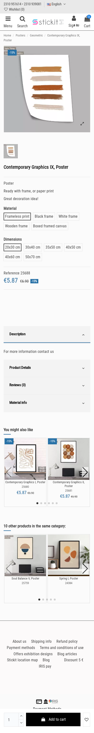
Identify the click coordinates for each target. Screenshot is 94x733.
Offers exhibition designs (33, 654)
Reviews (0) (17, 385)
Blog (46, 660)
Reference (12, 273)
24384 (68, 583)
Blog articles (67, 654)
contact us (46, 351)
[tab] (47, 334)
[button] (37, 503)
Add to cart (57, 719)
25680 (25, 487)
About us (19, 641)
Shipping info (41, 641)
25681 (68, 490)
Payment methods (21, 647)
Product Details (20, 367)
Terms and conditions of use (62, 647)
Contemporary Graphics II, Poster (69, 484)
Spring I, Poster (68, 578)
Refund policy (67, 641)
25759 (25, 583)
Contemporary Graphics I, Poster (25, 482)
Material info (18, 402)
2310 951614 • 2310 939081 (22, 4)
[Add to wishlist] (86, 720)
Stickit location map (22, 660)
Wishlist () (16, 9)
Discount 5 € (73, 660)
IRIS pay (45, 666)
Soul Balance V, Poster (25, 578)
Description (17, 334)
